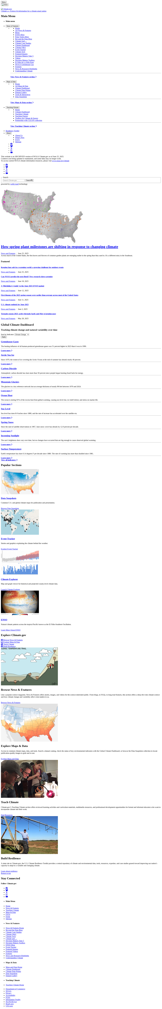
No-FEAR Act (11, 1002)
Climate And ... (21, 41)
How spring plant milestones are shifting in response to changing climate (59, 246)
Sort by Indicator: (7, 334)
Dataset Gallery (21, 92)
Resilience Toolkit (12, 131)
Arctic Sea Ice (7, 355)
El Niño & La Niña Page (24, 62)
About (9, 133)
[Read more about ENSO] (20, 615)
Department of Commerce (15, 989)
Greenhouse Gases (10, 341)
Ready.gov (10, 1004)
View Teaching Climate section (22, 126)
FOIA (8, 997)
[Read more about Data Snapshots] (20, 494)
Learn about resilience (9, 871)
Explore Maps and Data (10, 759)
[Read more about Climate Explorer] (20, 575)
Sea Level (5, 409)
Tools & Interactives (22, 95)
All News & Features (23, 30)
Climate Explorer (9, 579)
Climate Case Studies (23, 43)
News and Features (8, 253)
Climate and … (11, 939)
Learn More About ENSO (11, 630)
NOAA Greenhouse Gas (24, 65)
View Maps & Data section (21, 103)
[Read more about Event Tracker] (20, 534)
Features (18, 67)
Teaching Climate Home (15, 985)
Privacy (8, 993)
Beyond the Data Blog (23, 39)
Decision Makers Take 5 (24, 56)
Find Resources (7, 815)
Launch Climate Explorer (10, 589)
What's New (19, 138)
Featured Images (21, 54)
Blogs (17, 33)
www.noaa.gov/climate (60, 161)
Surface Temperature (11, 449)
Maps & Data (11, 82)
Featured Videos (12, 951)
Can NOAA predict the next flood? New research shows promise (27, 277)
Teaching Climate (13, 107)
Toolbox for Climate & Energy (26, 118)
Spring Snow (7, 422)
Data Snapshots (21, 97)
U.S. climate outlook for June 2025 (15, 305)
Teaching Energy (21, 116)
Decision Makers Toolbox (25, 60)
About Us (19, 135)
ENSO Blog (19, 35)
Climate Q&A (20, 48)
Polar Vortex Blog (22, 37)
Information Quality (13, 1000)
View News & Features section (22, 77)
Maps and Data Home (14, 967)
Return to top (6, 873)
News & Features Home (15, 928)
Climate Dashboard (22, 45)
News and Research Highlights (17, 956)
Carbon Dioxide (9, 368)
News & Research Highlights (26, 69)
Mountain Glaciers (10, 382)
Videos (17, 58)
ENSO (4, 620)
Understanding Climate (23, 71)
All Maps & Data (21, 86)
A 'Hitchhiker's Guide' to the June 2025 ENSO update (22, 286)
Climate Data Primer (22, 90)
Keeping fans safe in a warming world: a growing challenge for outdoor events (32, 267)
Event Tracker (20, 50)
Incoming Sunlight (10, 435)
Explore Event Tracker (9, 549)
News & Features (13, 26)
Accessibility (10, 995)
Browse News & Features (10, 703)
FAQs (17, 140)
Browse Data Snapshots (10, 508)
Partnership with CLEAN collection (28, 120)
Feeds (8, 917)
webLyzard (14, 184)
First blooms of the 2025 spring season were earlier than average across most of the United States (39, 295)
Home (17, 28)
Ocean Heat (6, 395)
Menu (4, 2)
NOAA (8, 991)
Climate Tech (20, 52)
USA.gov (9, 1006)
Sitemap (18, 142)
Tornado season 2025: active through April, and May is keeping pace (28, 314)
